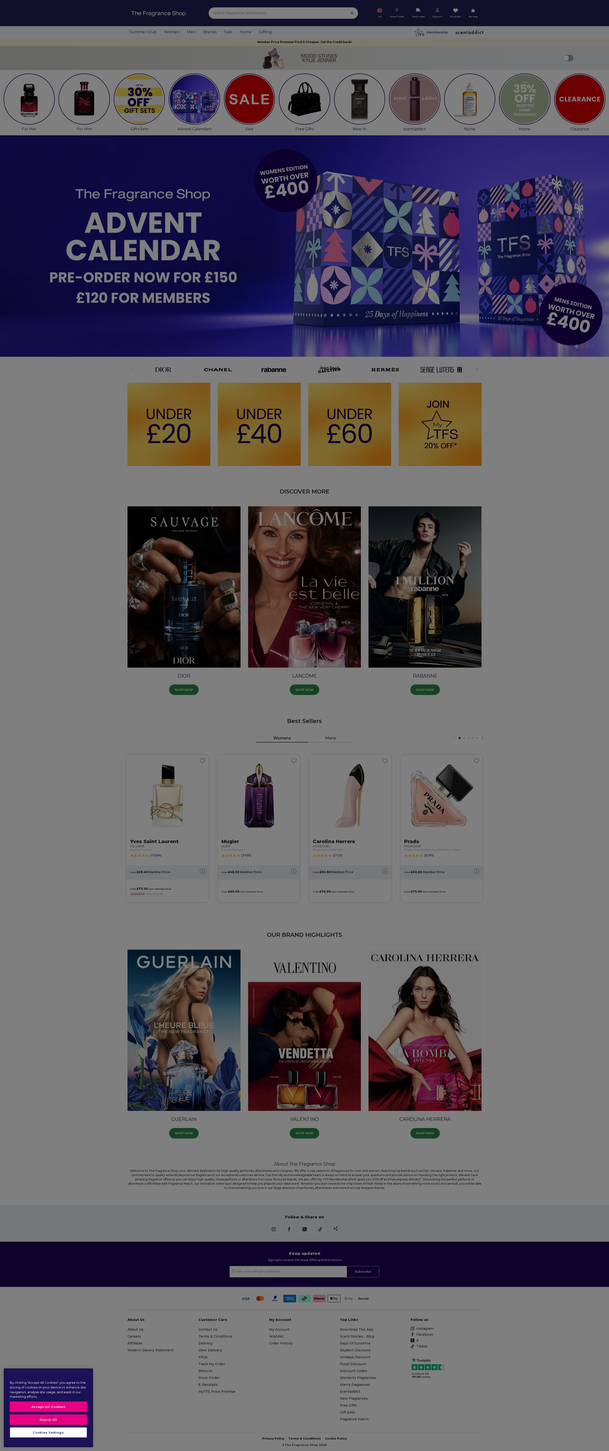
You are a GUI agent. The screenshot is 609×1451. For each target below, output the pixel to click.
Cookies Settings (48, 1432)
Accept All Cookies (48, 1407)
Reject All (48, 1420)
